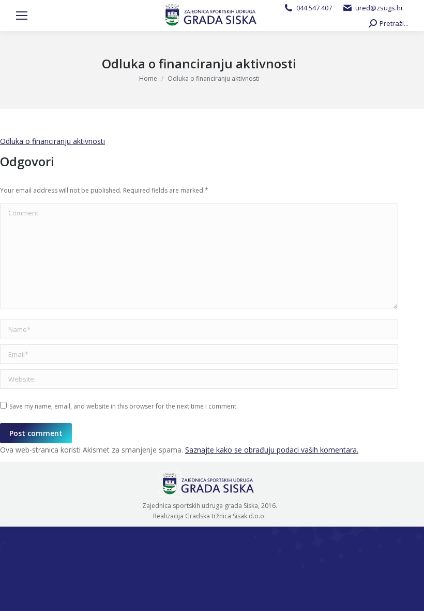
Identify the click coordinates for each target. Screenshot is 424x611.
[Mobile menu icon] (22, 15)
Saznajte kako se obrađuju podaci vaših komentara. (271, 450)
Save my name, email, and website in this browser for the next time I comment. (123, 406)
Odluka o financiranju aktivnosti (52, 141)
